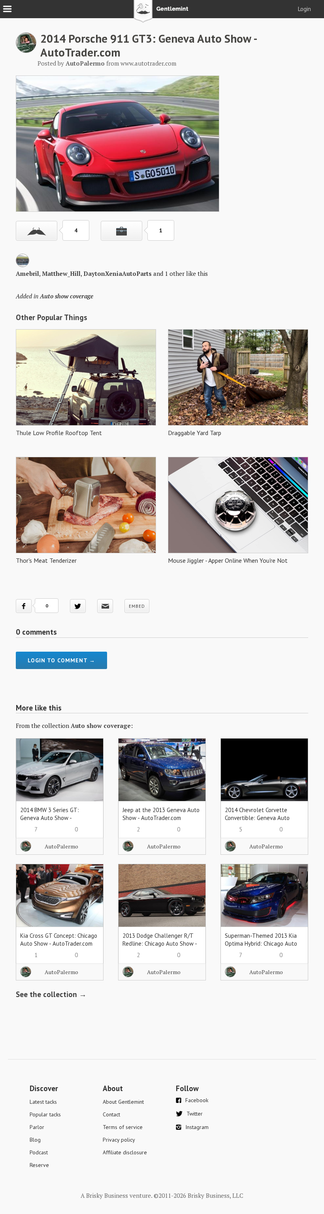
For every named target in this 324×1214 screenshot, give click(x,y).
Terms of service (123, 1127)
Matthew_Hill (61, 273)
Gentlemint (162, 14)
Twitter (194, 1113)
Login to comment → (61, 660)
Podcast (39, 1152)
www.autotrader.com (148, 63)
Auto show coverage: (102, 726)
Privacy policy (119, 1139)
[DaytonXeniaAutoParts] (22, 265)
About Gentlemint (123, 1101)
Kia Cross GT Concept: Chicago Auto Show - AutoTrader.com (58, 939)
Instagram (197, 1127)
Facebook (196, 1100)
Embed (137, 606)
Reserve (39, 1165)
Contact (111, 1114)
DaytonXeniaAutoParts (117, 273)
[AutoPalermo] (26, 51)
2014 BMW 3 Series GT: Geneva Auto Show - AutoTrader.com (49, 817)
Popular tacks (45, 1114)
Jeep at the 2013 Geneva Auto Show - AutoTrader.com (161, 814)
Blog (35, 1139)
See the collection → (51, 994)
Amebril (27, 273)
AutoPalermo (61, 846)
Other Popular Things (51, 317)
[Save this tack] (121, 231)
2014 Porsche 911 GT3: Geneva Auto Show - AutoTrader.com (148, 45)
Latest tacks (43, 1101)
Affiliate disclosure (125, 1152)
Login (304, 9)
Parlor (37, 1127)
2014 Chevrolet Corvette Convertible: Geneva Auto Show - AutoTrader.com (257, 817)
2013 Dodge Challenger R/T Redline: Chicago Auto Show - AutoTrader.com (159, 943)
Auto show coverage (66, 296)
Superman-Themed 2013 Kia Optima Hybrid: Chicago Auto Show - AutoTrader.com (261, 943)
